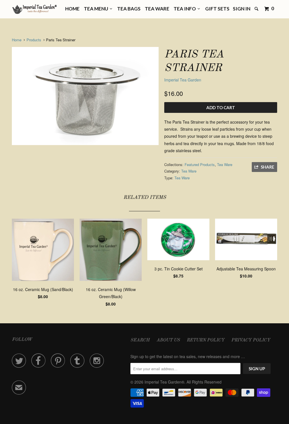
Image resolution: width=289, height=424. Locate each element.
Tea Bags (129, 9)
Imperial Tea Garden (182, 80)
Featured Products (200, 164)
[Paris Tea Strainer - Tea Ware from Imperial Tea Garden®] (85, 96)
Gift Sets (217, 9)
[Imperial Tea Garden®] (34, 9)
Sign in (241, 9)
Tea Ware (157, 9)
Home (72, 9)
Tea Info (186, 9)
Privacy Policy (250, 340)
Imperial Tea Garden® (164, 382)
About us (168, 340)
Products (34, 39)
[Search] (256, 9)
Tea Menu (97, 9)
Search (140, 340)
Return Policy (205, 340)
